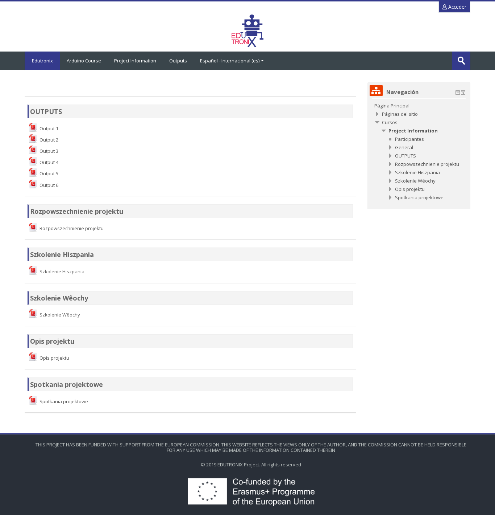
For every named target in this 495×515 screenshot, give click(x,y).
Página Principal (391, 105)
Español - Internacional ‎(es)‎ (229, 60)
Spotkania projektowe (66, 384)
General (404, 147)
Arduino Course (84, 60)
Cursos (390, 122)
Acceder (456, 6)
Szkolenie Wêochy (59, 298)
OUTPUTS (46, 111)
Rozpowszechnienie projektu (76, 211)
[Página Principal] (247, 31)
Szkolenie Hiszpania (62, 254)
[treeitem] (418, 105)
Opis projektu (52, 341)
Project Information (135, 60)
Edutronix (42, 60)
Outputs (178, 60)
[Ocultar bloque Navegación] (458, 92)
